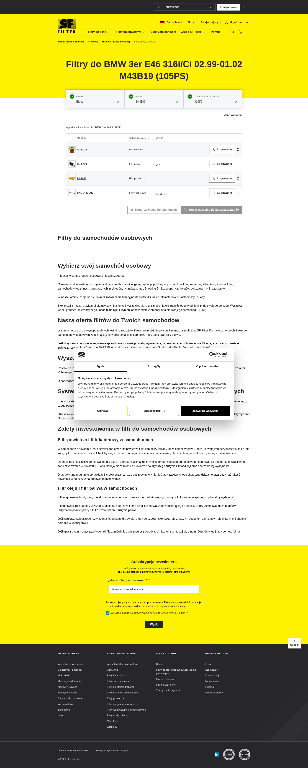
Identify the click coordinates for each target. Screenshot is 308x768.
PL (189, 22)
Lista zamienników (163, 31)
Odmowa (102, 410)
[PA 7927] (72, 178)
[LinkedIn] (217, 754)
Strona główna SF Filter (71, 41)
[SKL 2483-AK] (72, 192)
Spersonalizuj (152, 410)
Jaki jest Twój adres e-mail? (128, 580)
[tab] (95, 99)
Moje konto (236, 22)
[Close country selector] (244, 6)
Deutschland (171, 7)
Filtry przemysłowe (128, 31)
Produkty (93, 41)
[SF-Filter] (67, 26)
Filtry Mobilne (97, 31)
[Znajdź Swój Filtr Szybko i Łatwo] (232, 32)
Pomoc (215, 31)
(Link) (202, 309)
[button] (228, 7)
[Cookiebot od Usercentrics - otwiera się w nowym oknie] (214, 354)
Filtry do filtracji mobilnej (116, 41)
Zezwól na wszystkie (205, 410)
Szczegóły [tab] (154, 366)
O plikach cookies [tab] (207, 366)
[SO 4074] (72, 149)
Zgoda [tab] (101, 366)
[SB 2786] (72, 164)
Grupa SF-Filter (191, 31)
